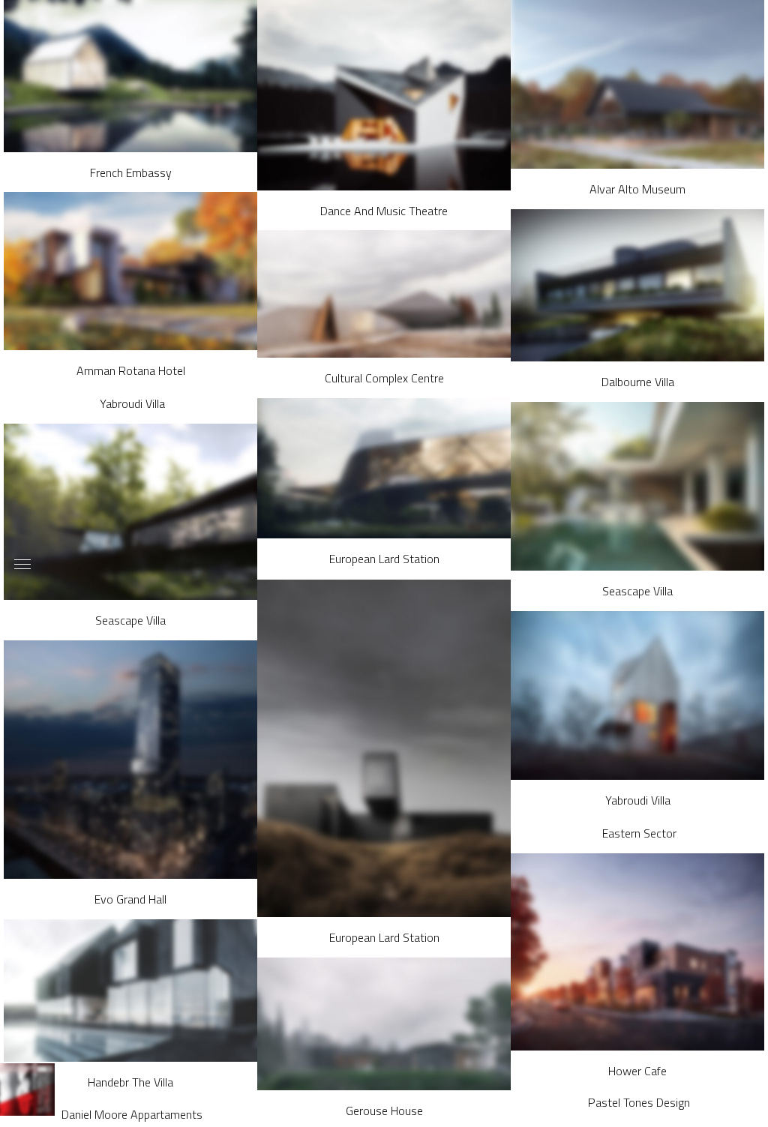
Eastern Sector (639, 833)
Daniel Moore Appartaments (132, 1114)
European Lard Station (384, 559)
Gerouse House (384, 1111)
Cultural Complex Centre (384, 378)
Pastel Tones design (639, 1102)
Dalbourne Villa (638, 382)
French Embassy (131, 172)
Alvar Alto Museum (638, 189)
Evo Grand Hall (130, 899)
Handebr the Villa (130, 1082)
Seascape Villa (637, 591)
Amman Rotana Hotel (130, 370)
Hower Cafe (637, 1071)
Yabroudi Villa (132, 403)
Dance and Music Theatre (384, 211)
